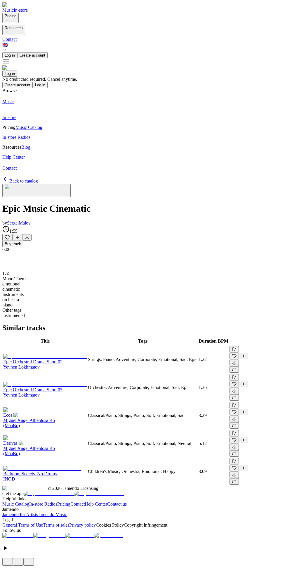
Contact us (117, 504)
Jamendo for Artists (20, 514)
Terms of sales (56, 525)
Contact (9, 39)
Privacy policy (82, 525)
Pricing (10, 16)
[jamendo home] (12, 4)
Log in (10, 55)
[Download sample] (27, 237)
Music (8, 10)
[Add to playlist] (17, 237)
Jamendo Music (52, 514)
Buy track (13, 244)
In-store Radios (43, 504)
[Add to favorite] (7, 237)
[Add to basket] (234, 369)
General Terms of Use (22, 525)
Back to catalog (23, 180)
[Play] (36, 190)
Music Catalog (15, 504)
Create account (32, 55)
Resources (14, 28)
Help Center (96, 504)
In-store (21, 10)
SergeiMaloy (19, 222)
